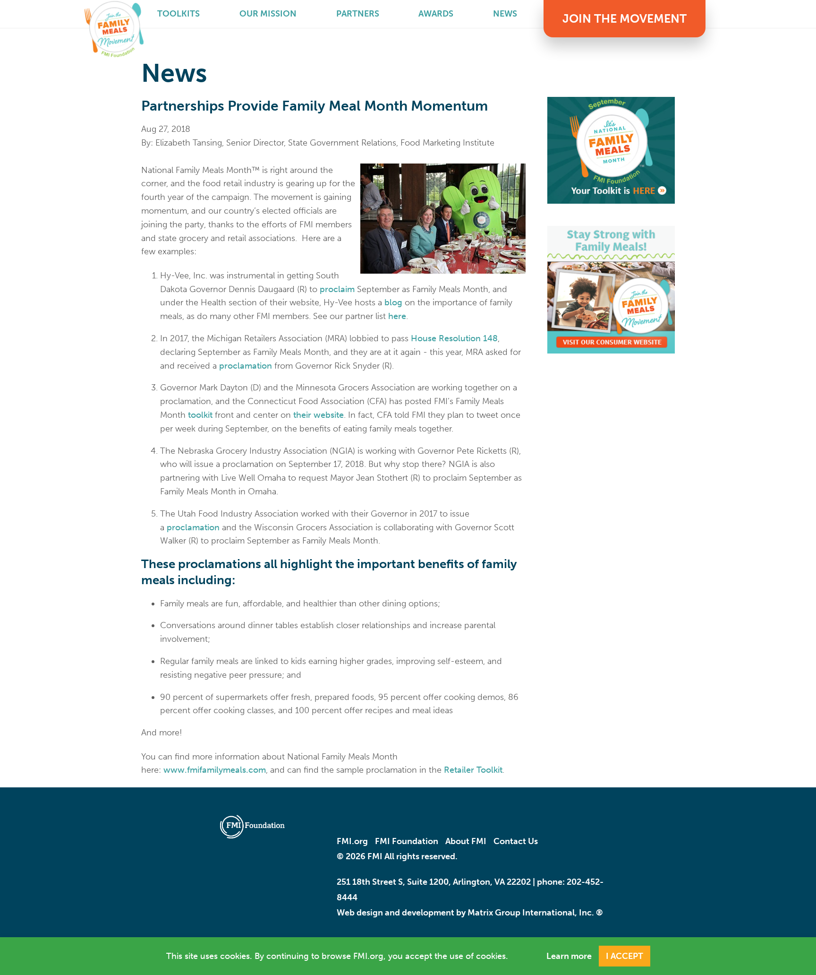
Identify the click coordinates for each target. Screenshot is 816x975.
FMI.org (352, 841)
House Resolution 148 (454, 338)
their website (318, 415)
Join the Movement (624, 18)
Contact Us (515, 841)
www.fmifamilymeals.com (214, 770)
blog (393, 302)
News (505, 14)
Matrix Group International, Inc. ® (535, 912)
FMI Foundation (406, 841)
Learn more (569, 956)
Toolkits (178, 14)
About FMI (465, 841)
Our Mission (268, 14)
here (397, 316)
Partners (357, 14)
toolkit (200, 415)
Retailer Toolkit (473, 770)
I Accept (624, 956)
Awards (435, 14)
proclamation (245, 366)
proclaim (337, 289)
